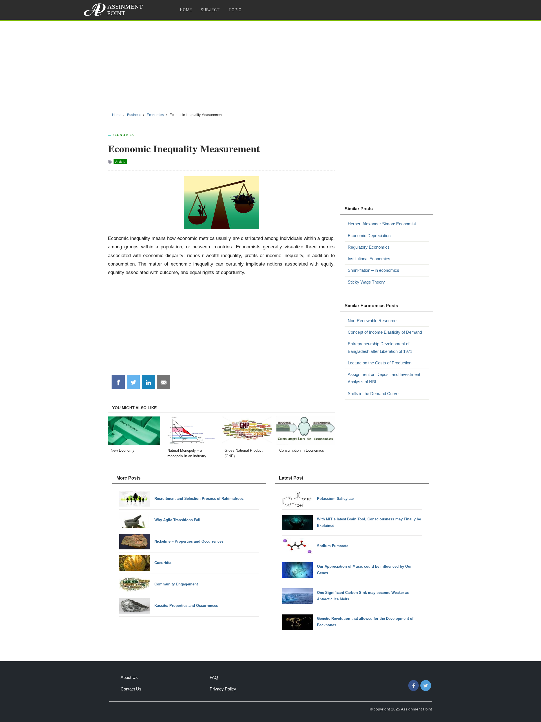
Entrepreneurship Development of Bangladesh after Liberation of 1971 (380, 347)
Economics (123, 135)
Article (120, 161)
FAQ (214, 677)
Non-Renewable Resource (372, 320)
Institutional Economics (369, 258)
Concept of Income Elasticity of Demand (385, 332)
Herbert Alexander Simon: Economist (382, 223)
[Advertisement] (270, 64)
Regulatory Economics (369, 247)
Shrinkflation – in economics (373, 270)
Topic (235, 10)
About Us (129, 677)
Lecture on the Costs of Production (379, 362)
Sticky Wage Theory (366, 282)
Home (186, 10)
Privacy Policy (223, 689)
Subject (210, 10)
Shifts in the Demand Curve (373, 393)
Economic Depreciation (369, 235)
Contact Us (131, 689)
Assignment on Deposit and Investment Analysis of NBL (384, 378)
